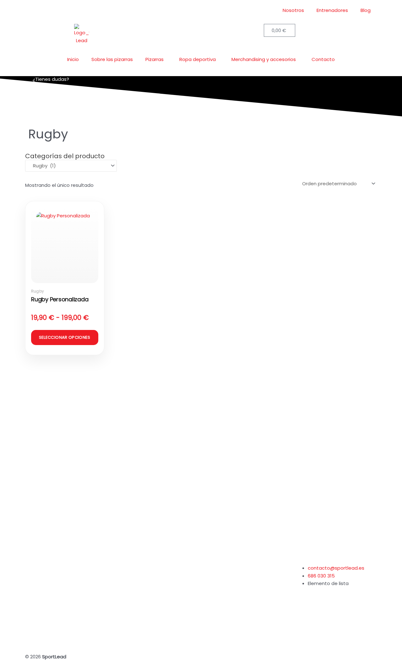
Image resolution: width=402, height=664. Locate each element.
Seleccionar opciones (64, 337)
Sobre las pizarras (112, 59)
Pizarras (154, 59)
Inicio (73, 59)
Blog (366, 10)
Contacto (323, 59)
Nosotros (293, 10)
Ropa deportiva (197, 59)
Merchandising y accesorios (263, 59)
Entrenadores (332, 10)
